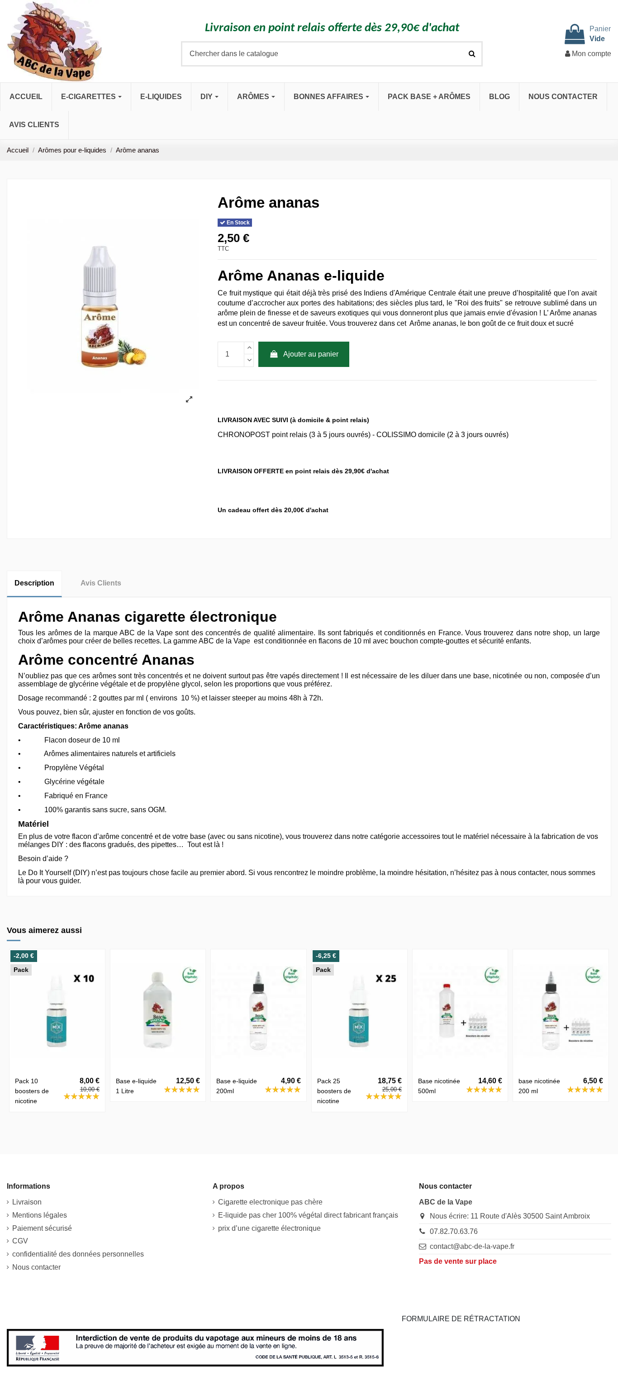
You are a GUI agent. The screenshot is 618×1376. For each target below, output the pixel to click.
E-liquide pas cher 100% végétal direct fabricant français (308, 1215)
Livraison (27, 1202)
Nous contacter (36, 1267)
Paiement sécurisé (42, 1228)
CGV (20, 1241)
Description (34, 583)
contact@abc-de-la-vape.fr (472, 1246)
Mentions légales (39, 1215)
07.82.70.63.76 (454, 1231)
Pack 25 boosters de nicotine (334, 1091)
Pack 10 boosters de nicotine (32, 1091)
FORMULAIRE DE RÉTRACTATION (461, 1319)
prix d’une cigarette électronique (269, 1228)
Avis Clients (101, 583)
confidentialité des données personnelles (78, 1254)
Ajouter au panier (310, 354)
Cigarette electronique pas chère (270, 1202)
